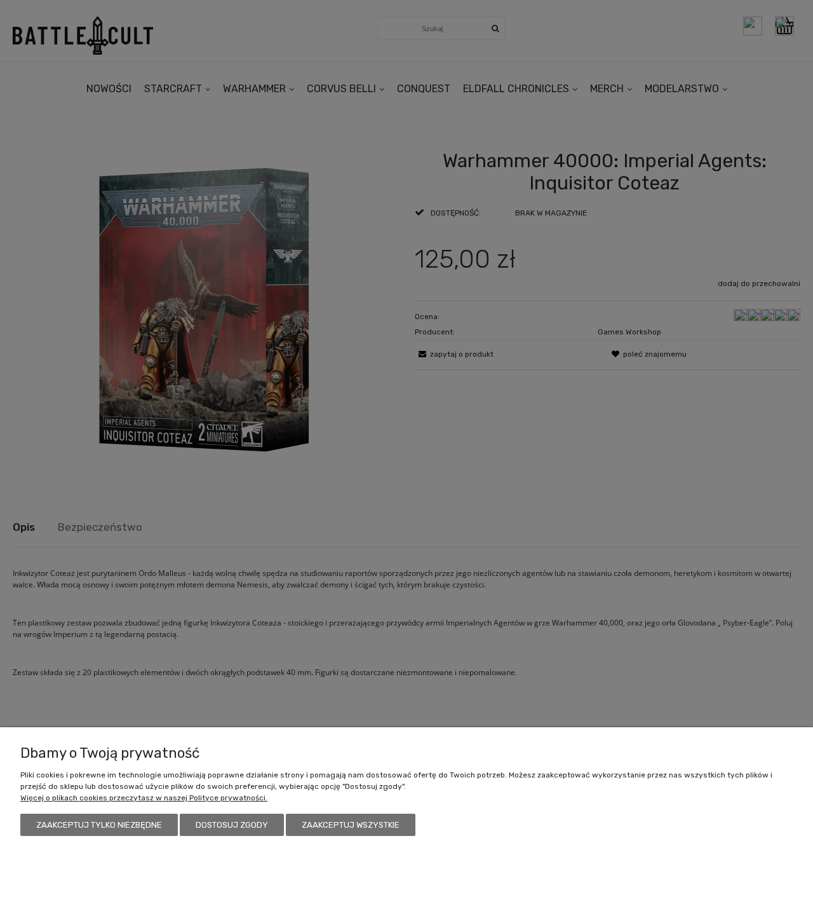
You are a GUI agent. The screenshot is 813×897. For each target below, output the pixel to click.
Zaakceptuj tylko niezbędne (99, 825)
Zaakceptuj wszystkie (351, 825)
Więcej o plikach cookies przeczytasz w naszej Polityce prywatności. (143, 797)
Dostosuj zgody (232, 825)
